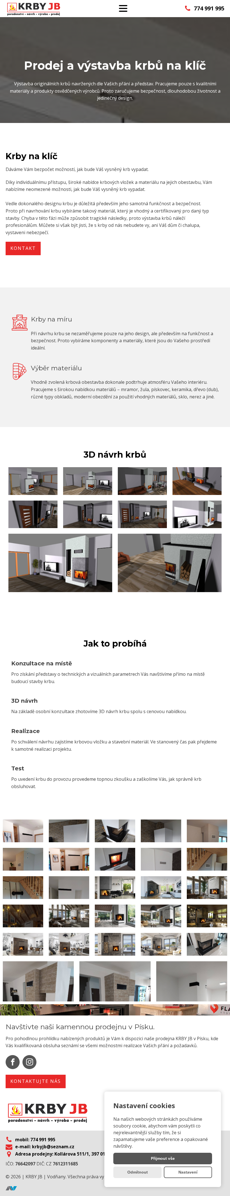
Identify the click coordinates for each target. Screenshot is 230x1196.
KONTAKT (23, 248)
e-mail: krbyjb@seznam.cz (44, 1146)
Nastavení (187, 1172)
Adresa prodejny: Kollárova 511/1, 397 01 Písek (66, 1154)
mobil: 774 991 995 (35, 1139)
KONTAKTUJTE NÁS (35, 1081)
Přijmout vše (163, 1158)
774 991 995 (209, 8)
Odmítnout (137, 1172)
